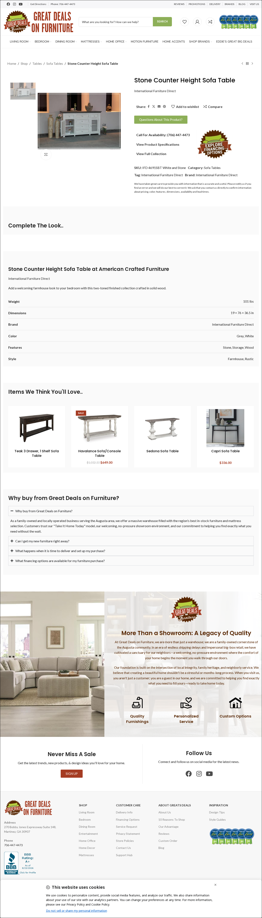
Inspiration (218, 805)
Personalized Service (186, 719)
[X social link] (153, 106)
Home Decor (87, 848)
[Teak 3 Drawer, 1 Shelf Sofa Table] (36, 428)
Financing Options (128, 819)
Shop (24, 63)
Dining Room (87, 826)
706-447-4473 (67, 4)
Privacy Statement (128, 833)
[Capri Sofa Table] (225, 428)
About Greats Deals (174, 805)
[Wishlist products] (184, 22)
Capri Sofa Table (225, 451)
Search (162, 21)
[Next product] (252, 63)
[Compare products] (210, 22)
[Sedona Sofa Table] (162, 428)
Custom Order (167, 840)
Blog (161, 848)
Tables (37, 63)
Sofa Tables (54, 63)
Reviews (163, 833)
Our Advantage (168, 826)
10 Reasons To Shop (171, 819)
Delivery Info (124, 812)
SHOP (83, 805)
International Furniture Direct (155, 91)
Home (11, 63)
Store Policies (125, 840)
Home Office (87, 840)
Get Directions (38, 4)
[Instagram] (14, 4)
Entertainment (88, 833)
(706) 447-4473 (178, 135)
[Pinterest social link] (164, 106)
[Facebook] (8, 4)
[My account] (197, 22)
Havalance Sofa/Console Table (99, 453)
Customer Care (128, 805)
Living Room (86, 812)
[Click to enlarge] (46, 154)
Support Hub (124, 855)
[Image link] (214, 144)
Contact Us (123, 848)
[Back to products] (247, 63)
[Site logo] (39, 21)
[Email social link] (159, 106)
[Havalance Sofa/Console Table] (99, 428)
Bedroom (85, 819)
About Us (164, 812)
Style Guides (217, 819)
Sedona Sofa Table (162, 451)
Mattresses (86, 855)
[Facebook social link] (148, 106)
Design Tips (217, 812)
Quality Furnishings (137, 719)
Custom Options (235, 716)
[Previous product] (242, 63)
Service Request (126, 826)
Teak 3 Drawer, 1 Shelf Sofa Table (36, 453)
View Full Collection (151, 154)
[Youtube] (21, 4)
